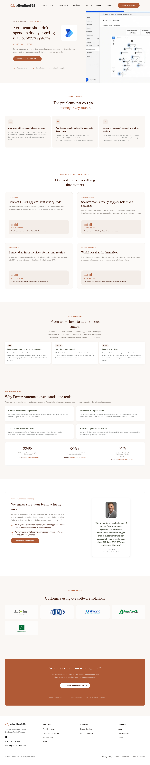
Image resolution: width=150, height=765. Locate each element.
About (120, 729)
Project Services (86, 729)
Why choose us (123, 733)
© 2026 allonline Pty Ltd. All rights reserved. (20, 757)
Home (15, 21)
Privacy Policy (107, 757)
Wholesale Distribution (51, 733)
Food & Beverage (49, 729)
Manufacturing (48, 737)
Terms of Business (138, 757)
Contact (121, 737)
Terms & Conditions (122, 757)
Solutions (23, 21)
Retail (45, 742)
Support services (86, 733)
